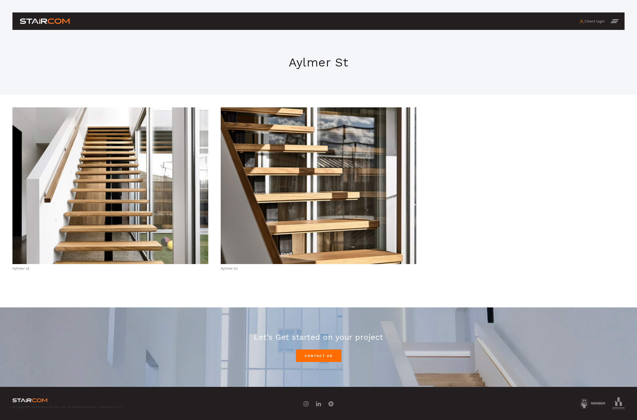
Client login (594, 21)
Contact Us (319, 356)
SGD (120, 407)
